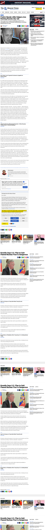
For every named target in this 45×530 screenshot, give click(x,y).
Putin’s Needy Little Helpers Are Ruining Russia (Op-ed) (13, 18)
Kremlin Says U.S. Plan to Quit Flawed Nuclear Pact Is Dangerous (14, 254)
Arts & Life (24, 12)
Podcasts (28, 12)
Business (15, 12)
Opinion (19, 12)
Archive (32, 12)
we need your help (11, 208)
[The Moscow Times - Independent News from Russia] (10, 8)
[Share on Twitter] (19, 26)
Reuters (4, 389)
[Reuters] (1, 257)
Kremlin (8, 178)
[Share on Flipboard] (26, 26)
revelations (7, 49)
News (3, 12)
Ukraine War (7, 12)
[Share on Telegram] (21, 26)
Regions (11, 12)
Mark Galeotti (5, 25)
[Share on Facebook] (18, 26)
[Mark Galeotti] (1, 26)
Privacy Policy (9, 188)
